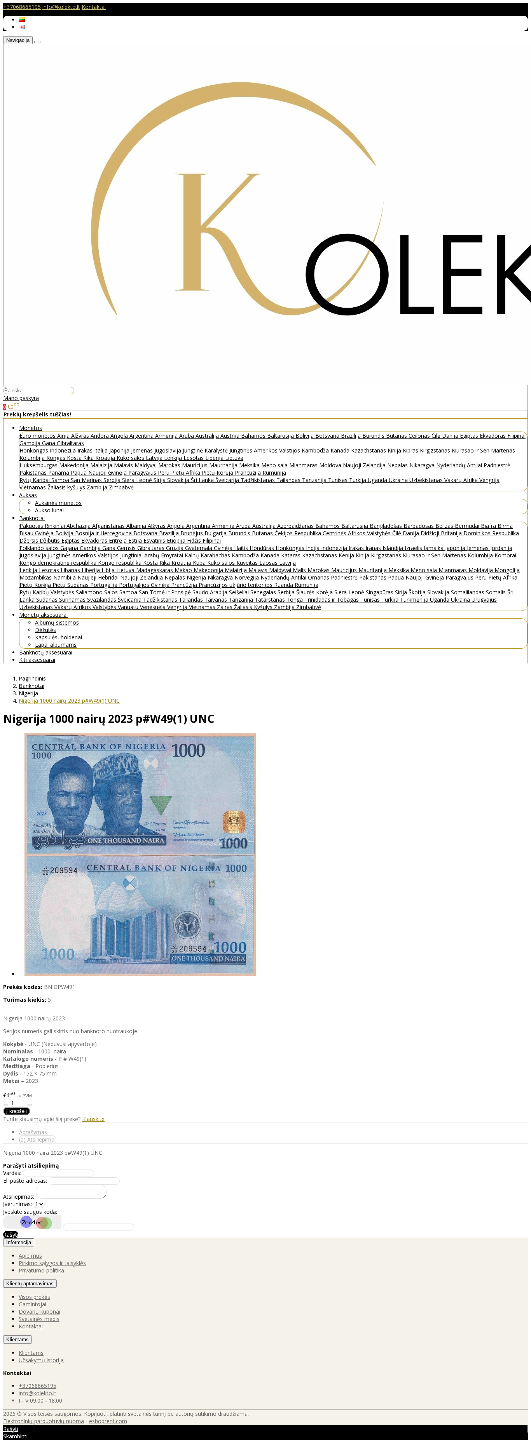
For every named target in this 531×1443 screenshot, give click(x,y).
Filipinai (516, 435)
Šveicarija (228, 480)
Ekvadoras (493, 435)
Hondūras (263, 548)
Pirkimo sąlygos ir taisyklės (52, 1263)
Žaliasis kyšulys (67, 487)
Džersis (29, 540)
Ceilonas (420, 435)
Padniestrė (497, 465)
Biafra (489, 525)
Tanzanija (315, 480)
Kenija (347, 555)
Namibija (65, 577)
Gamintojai (32, 1304)
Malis (300, 570)
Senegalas (264, 592)
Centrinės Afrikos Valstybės (357, 533)
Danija (451, 435)
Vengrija (489, 480)
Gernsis (127, 548)
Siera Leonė (138, 480)
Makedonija (74, 465)
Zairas (225, 607)
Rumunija (274, 472)
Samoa (61, 480)
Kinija (395, 450)
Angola (119, 435)
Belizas (445, 525)
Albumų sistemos (57, 622)
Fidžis (195, 540)
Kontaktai (94, 6)
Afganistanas (109, 525)
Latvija (155, 457)
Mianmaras (304, 465)
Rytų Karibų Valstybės (47, 592)
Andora (100, 435)
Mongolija (507, 570)
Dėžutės (45, 630)
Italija (101, 450)
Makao (184, 570)
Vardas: (12, 1173)
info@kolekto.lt (61, 6)
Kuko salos (131, 457)
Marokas (170, 465)
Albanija (137, 525)
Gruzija (175, 548)
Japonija (120, 450)
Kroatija (106, 457)
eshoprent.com (108, 1421)
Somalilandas (468, 592)
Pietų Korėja (218, 472)
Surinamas (73, 599)
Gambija (30, 443)
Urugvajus (484, 599)
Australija (208, 435)
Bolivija (305, 435)
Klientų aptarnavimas (30, 1283)
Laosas (269, 562)
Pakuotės (32, 525)
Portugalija (104, 584)
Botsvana (328, 435)
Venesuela (153, 607)
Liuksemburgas (39, 465)
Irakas (85, 450)
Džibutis (50, 540)
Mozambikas (36, 577)
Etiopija (177, 540)
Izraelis (414, 548)
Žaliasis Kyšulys (254, 607)
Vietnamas (33, 487)
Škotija (418, 592)
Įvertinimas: (17, 1204)
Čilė (436, 435)
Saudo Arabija (210, 592)
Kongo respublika (120, 562)
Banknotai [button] (32, 518)
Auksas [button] (28, 495)
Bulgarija (216, 533)
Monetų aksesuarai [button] (43, 614)
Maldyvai (146, 465)
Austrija (230, 435)
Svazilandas (102, 599)
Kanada (340, 450)
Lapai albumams (56, 644)
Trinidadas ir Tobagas (332, 599)
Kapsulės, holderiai (58, 637)
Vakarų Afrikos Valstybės (86, 607)
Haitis (242, 548)
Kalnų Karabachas (208, 555)
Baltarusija (281, 435)
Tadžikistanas (258, 480)
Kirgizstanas (436, 450)
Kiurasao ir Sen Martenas (483, 450)
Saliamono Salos (97, 592)
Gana (49, 443)
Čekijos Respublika (298, 533)
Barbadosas (419, 525)
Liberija (215, 457)
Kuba (200, 562)
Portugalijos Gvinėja (145, 584)
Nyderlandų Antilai (460, 465)
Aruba (187, 435)
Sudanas (47, 599)
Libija (108, 570)
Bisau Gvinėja (37, 533)
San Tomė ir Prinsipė (165, 592)
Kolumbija (32, 457)
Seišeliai (239, 592)
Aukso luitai (49, 510)
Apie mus (30, 1255)
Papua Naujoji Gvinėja (99, 472)
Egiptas (470, 435)
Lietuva (234, 457)
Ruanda (284, 584)
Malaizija (102, 465)
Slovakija (179, 480)
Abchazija (79, 525)
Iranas (374, 548)
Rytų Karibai (35, 480)
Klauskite (93, 1119)
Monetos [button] (30, 428)
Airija (64, 435)
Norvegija (247, 577)
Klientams (17, 1339)
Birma (505, 525)
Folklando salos (39, 548)
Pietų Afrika (186, 472)
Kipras (411, 450)
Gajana (70, 548)
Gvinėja (224, 548)
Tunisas (338, 480)
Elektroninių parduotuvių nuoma (43, 1421)
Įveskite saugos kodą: (30, 1211)
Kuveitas (247, 562)
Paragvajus (143, 472)
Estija (135, 540)
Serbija (112, 480)
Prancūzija (248, 472)
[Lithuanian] (22, 19)
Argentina (142, 435)
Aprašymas (33, 1132)
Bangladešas (386, 525)
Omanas (319, 577)
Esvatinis (155, 540)
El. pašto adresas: (25, 1180)
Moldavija (481, 570)
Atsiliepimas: (18, 1196)
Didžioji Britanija (442, 533)
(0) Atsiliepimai (37, 1139)
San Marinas (87, 480)
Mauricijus (195, 465)
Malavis (124, 465)
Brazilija (351, 435)
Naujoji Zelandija (365, 465)
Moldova (331, 465)
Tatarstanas (270, 599)
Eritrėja (118, 540)
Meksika (250, 465)
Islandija (394, 548)
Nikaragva (422, 465)
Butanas (397, 435)
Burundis (374, 435)
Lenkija (173, 457)
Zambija (98, 487)
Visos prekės (34, 1296)
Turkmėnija (415, 599)
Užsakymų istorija (41, 1360)
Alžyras (81, 435)
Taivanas (216, 599)
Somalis (496, 592)
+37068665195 (22, 6)
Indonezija (63, 450)
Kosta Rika (81, 457)
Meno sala (275, 465)
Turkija (358, 480)
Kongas (56, 457)
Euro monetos (38, 435)
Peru (164, 472)
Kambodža (316, 450)
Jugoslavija (168, 450)
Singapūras (380, 592)
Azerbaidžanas (296, 525)
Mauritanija (224, 465)
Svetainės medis (39, 1319)
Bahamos (254, 435)
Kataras (291, 555)
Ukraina (399, 480)
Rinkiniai (55, 525)
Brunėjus (192, 533)
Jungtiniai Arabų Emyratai (152, 555)
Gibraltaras (70, 443)
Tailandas (289, 480)
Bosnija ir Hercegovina (104, 533)
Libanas (71, 570)
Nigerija (197, 577)
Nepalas (398, 465)
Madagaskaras (155, 570)
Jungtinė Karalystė (206, 450)
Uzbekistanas (426, 480)
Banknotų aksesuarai (45, 652)
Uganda (378, 480)
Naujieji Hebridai (98, 577)
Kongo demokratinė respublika (58, 562)
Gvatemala (199, 548)
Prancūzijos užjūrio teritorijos (236, 584)
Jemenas (142, 450)
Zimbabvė (121, 487)
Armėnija (167, 435)
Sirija (160, 480)
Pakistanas (33, 472)
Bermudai (468, 525)
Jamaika (434, 548)
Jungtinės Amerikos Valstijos (265, 450)
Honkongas (34, 450)
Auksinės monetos (58, 503)
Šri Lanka (203, 480)
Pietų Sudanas (71, 584)
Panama (59, 472)
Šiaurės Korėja (315, 592)
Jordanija (501, 548)
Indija (313, 548)
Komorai (505, 555)
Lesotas (194, 457)
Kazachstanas (369, 450)
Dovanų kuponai (39, 1311)
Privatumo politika (41, 1270)
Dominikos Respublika (491, 533)
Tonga (295, 599)
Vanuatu (129, 607)
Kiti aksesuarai (37, 659)
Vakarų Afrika (461, 480)
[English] (22, 27)
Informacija (18, 1242)
